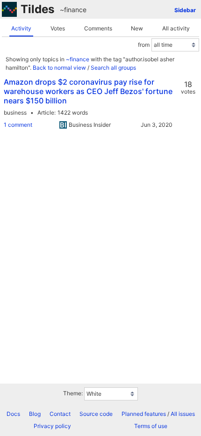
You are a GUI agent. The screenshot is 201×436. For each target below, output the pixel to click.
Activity (21, 28)
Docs (13, 413)
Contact (60, 413)
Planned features (144, 413)
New (137, 28)
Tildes (37, 9)
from (144, 44)
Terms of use (150, 425)
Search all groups (113, 67)
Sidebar (185, 10)
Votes (57, 28)
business (15, 112)
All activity (176, 28)
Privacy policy (52, 425)
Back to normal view (59, 67)
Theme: (73, 393)
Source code (96, 413)
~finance (73, 10)
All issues (183, 413)
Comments (98, 28)
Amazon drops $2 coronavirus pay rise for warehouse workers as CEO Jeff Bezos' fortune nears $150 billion (88, 91)
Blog (35, 413)
